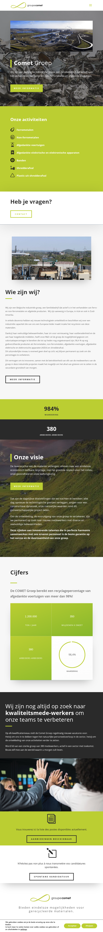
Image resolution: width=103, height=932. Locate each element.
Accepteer (72, 926)
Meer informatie (26, 88)
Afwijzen (89, 926)
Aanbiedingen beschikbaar (51, 839)
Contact (21, 214)
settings (23, 929)
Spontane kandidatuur (51, 876)
